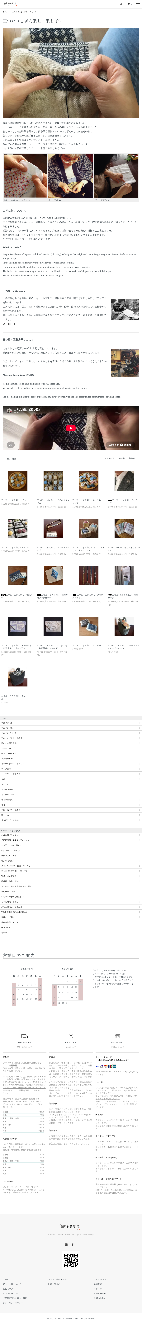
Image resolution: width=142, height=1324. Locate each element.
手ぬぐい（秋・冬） (9, 733)
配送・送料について (12, 1284)
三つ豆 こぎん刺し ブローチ (15, 500)
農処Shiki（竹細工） (10, 892)
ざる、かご (6, 784)
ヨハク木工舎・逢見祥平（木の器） (16, 886)
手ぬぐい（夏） (8, 728)
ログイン (98, 1289)
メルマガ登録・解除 (57, 1279)
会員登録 (98, 1284)
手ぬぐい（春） (8, 723)
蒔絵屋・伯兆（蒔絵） (10, 881)
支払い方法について (12, 1293)
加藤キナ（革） (8, 917)
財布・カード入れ (9, 753)
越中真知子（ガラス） (10, 922)
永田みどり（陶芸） (9, 856)
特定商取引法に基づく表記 (15, 1298)
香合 (3, 805)
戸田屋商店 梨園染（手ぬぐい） (15, 840)
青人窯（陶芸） (8, 861)
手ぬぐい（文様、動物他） (12, 738)
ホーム (5, 12)
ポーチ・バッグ (8, 748)
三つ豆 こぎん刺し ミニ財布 (86, 645)
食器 (3, 779)
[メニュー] (138, 4)
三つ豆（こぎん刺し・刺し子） (24, 12)
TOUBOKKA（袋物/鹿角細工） (14, 912)
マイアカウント (101, 1279)
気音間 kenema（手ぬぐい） (13, 845)
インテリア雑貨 (8, 795)
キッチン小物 (7, 789)
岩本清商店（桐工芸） (10, 902)
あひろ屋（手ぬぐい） (10, 835)
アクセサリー (7, 759)
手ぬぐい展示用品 (9, 743)
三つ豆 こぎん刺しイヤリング (15, 548)
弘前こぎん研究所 (9, 876)
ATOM (57, 1284)
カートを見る (100, 1293)
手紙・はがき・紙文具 (10, 810)
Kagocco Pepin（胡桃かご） (13, 897)
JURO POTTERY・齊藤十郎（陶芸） (16, 866)
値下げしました (8, 927)
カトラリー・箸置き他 (10, 774)
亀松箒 (4, 933)
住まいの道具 (7, 800)
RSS (50, 1284)
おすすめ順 (109, 458)
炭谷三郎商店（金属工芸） (12, 907)
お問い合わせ (100, 1298)
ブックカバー (7, 769)
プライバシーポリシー (13, 1303)
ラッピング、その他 (9, 820)
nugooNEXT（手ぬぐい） (12, 850)
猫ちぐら (5, 815)
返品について (9, 1289)
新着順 (132, 458)
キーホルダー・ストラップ (12, 764)
